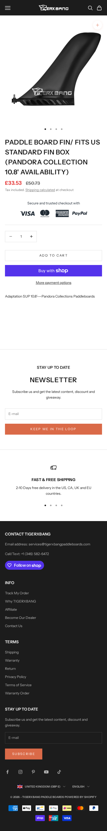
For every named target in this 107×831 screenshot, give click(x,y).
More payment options (53, 282)
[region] (53, 481)
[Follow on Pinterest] (33, 771)
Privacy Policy (15, 677)
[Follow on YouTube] (46, 771)
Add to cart (53, 255)
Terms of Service (18, 685)
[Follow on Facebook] (7, 771)
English (78, 786)
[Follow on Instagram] (20, 771)
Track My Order (17, 593)
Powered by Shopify (81, 797)
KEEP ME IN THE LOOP (53, 429)
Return (10, 668)
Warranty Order (17, 693)
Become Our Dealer (20, 617)
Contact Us (13, 626)
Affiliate (11, 609)
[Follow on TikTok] (59, 771)
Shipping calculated (40, 190)
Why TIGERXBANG (20, 601)
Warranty (12, 660)
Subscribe (23, 754)
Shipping (12, 652)
